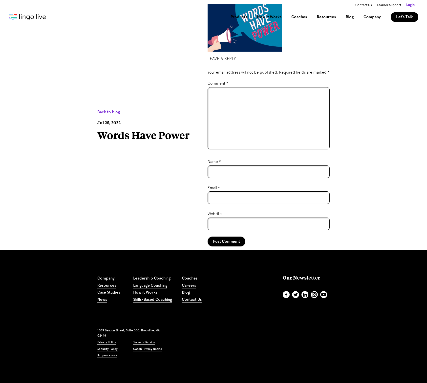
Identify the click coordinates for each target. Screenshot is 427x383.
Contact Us (363, 5)
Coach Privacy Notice (147, 349)
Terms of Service (144, 342)
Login (410, 5)
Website (215, 213)
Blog (350, 17)
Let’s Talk (404, 17)
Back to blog (108, 112)
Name (214, 161)
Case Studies (108, 292)
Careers (189, 285)
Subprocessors (107, 355)
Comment (218, 83)
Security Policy (107, 349)
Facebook (286, 294)
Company (106, 278)
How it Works (145, 292)
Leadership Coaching (152, 278)
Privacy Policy (106, 342)
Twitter (295, 294)
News (102, 299)
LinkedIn (304, 294)
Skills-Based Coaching (152, 299)
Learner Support (389, 5)
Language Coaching (150, 285)
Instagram (314, 294)
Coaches (299, 17)
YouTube (323, 294)
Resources (106, 285)
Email (214, 187)
